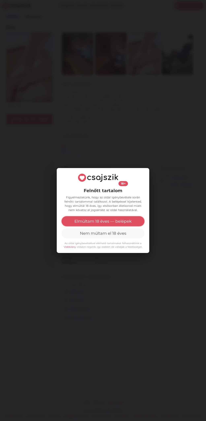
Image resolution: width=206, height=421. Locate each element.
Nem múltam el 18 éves (103, 233)
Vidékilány (70, 246)
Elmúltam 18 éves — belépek (103, 221)
